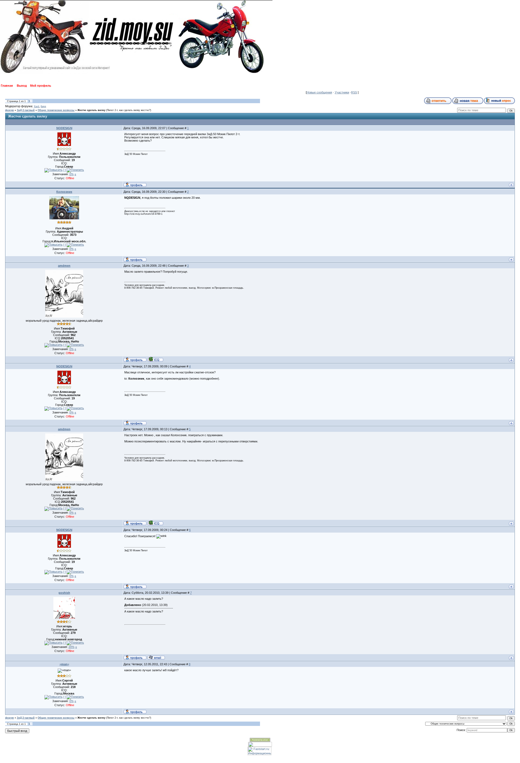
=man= (64, 664)
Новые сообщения (319, 92)
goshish (64, 592)
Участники (342, 92)
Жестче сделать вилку (91, 110)
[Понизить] (75, 170)
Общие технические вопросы (56, 110)
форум (9, 110)
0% (71, 174)
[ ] (64, 170)
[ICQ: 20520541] (155, 359)
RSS (354, 92)
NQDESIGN (64, 128)
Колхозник (64, 191)
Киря (43, 106)
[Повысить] (53, 170)
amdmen (64, 265)
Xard (36, 106)
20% (71, 646)
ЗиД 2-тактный (26, 110)
